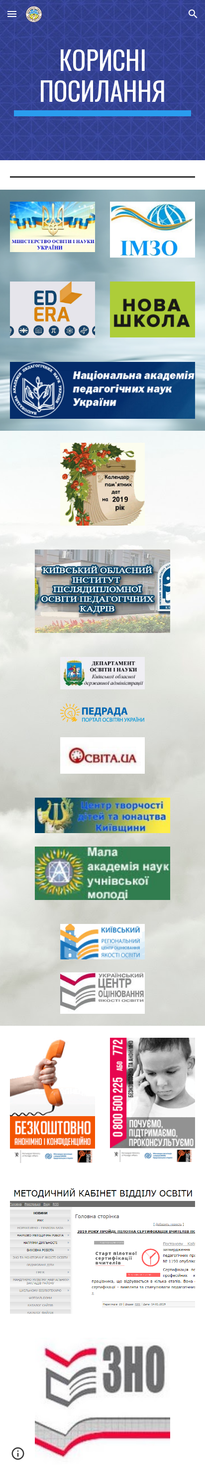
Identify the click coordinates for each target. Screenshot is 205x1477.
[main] (102, 80)
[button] (12, 13)
